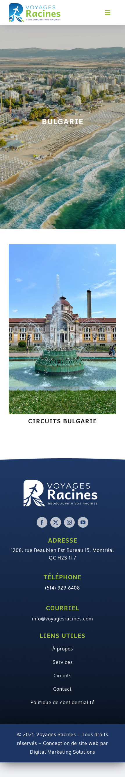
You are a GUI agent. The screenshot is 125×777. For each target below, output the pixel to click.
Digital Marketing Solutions (62, 752)
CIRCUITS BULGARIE (62, 421)
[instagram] (69, 522)
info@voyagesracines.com (62, 619)
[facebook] (42, 522)
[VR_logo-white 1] (62, 492)
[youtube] (83, 522)
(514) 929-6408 (62, 588)
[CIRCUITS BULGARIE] (62, 329)
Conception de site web (71, 743)
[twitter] (55, 522)
